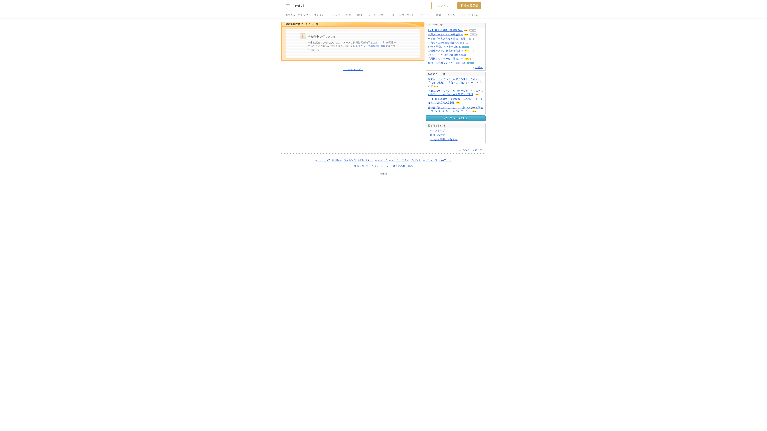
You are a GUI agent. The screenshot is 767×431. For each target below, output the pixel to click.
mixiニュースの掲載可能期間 (372, 46)
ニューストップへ (353, 69)
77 (470, 63)
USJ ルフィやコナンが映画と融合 (447, 54)
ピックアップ (435, 25)
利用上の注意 (437, 135)
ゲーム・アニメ (377, 15)
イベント (416, 160)
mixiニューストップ (297, 15)
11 (473, 30)
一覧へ (479, 67)
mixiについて (322, 160)
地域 (359, 15)
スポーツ (425, 15)
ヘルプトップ (437, 130)
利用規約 (337, 160)
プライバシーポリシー (378, 166)
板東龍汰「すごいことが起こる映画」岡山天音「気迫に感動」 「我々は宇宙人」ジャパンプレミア (455, 82)
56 (465, 47)
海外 (438, 15)
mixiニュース (430, 160)
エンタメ (319, 15)
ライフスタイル (469, 15)
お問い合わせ (365, 160)
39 (473, 35)
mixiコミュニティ (399, 160)
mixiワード (445, 160)
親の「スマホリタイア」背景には (447, 62)
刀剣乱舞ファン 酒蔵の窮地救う (446, 50)
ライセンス (350, 160)
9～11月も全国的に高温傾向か (445, 30)
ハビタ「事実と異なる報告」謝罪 (447, 38)
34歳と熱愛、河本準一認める (444, 46)
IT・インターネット (403, 15)
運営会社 (359, 166)
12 (470, 39)
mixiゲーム (381, 160)
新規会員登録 (469, 5)
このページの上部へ (473, 150)
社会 (348, 15)
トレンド (335, 15)
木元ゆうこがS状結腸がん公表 (445, 42)
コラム (451, 15)
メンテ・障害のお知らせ (444, 139)
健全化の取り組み (403, 166)
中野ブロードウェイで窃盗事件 (445, 34)
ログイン (443, 5)
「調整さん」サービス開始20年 (446, 58)
